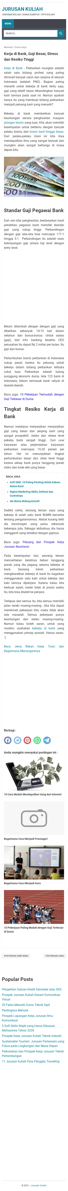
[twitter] (17, 740)
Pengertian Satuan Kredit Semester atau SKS (32, 989)
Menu (8, 23)
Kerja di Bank (13, 68)
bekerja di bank (43, 628)
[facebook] (8, 740)
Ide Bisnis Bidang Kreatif (24, 501)
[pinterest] (27, 740)
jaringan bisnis (14, 122)
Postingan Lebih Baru (16, 956)
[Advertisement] (34, 287)
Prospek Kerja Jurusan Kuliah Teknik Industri (31, 1036)
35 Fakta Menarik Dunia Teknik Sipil (26, 1005)
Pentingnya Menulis (15, 1010)
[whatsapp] (37, 740)
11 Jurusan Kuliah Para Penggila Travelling (31, 1061)
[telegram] (47, 740)
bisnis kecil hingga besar (46, 131)
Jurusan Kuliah (22, 9)
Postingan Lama (55, 956)
